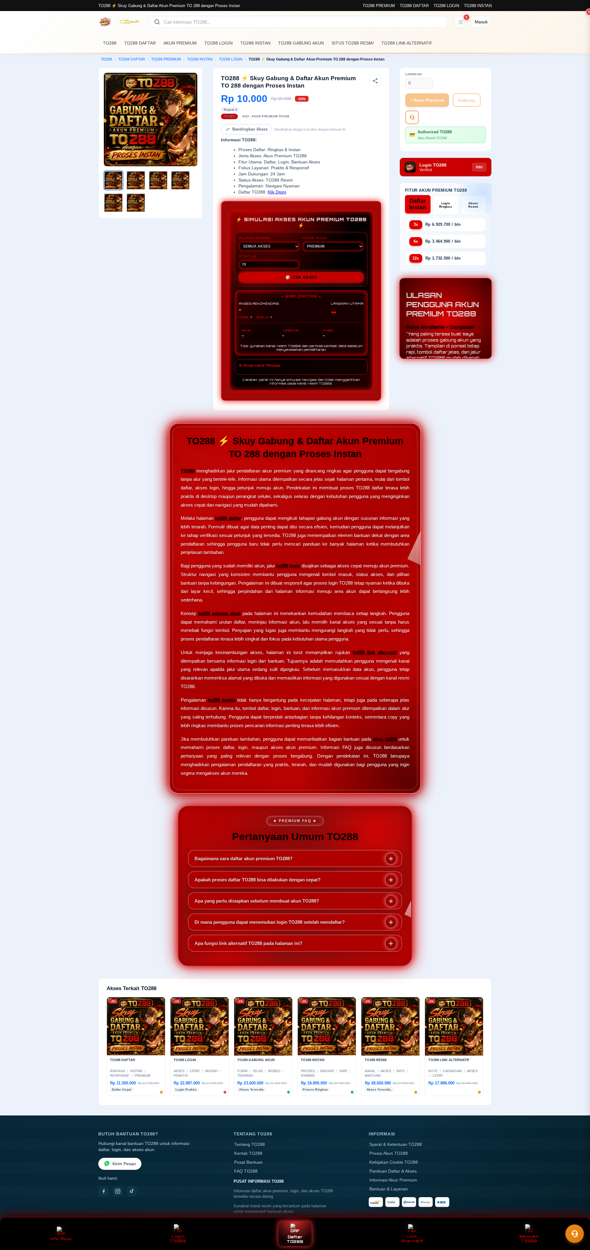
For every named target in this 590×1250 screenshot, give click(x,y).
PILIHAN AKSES (254, 238)
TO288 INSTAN (478, 5)
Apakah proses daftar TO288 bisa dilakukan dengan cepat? (258, 879)
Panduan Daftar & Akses (393, 1171)
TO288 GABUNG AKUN (301, 43)
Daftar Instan (417, 204)
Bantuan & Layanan (388, 1189)
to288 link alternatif (375, 652)
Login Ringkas (445, 205)
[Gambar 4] (180, 180)
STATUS (247, 256)
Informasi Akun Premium (393, 1180)
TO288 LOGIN (446, 5)
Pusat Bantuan (248, 1162)
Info (479, 167)
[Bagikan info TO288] (375, 81)
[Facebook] (103, 1191)
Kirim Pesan (124, 1164)
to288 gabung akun (219, 613)
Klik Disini (277, 192)
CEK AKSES (301, 277)
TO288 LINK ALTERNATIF (406, 43)
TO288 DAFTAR (414, 5)
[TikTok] (132, 1191)
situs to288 (384, 739)
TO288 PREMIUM (379, 5)
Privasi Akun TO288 (388, 1153)
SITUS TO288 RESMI (353, 43)
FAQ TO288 (246, 1171)
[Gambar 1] (113, 180)
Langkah (413, 74)
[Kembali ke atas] (576, 1218)
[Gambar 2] (136, 180)
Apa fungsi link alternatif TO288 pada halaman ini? (248, 943)
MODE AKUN (315, 238)
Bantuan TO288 (529, 1238)
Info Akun (61, 1238)
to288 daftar (228, 518)
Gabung (466, 100)
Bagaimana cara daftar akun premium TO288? (244, 858)
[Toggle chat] (574, 1234)
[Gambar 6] (136, 203)
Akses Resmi (473, 205)
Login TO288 (178, 1238)
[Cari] (157, 22)
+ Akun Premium (427, 100)
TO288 (109, 43)
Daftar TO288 (295, 1239)
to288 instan (221, 700)
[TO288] (119, 22)
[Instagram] (117, 1191)
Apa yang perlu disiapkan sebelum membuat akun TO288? (257, 900)
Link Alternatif (412, 1238)
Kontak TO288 (248, 1153)
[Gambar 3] (158, 180)
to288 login (288, 565)
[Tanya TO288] (412, 117)
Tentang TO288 (249, 1144)
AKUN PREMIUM (180, 43)
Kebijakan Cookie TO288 (393, 1162)
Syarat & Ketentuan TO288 (395, 1144)
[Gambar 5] (113, 203)
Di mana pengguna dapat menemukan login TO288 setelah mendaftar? (270, 922)
